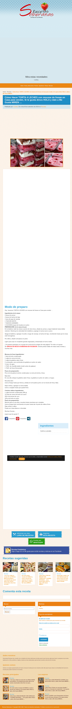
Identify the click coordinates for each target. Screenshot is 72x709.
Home (22, 85)
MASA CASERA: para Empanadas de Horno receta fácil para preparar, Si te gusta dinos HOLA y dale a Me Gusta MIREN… (56, 697)
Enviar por (38, 541)
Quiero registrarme (43, 644)
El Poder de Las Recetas (37, 17)
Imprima (49, 534)
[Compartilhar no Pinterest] (21, 418)
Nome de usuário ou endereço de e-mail (49, 623)
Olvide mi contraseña (43, 643)
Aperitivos (41, 85)
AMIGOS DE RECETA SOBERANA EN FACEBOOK (22, 346)
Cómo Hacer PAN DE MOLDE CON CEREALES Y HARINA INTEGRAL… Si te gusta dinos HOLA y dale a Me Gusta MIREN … (45, 580)
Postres (36, 85)
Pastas (46, 85)
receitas (15, 106)
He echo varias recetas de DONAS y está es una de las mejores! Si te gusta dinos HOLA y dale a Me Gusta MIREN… (27, 579)
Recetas (51, 85)
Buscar (7, 612)
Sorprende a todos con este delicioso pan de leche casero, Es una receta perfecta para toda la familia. (63, 578)
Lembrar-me (43, 635)
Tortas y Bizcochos (29, 85)
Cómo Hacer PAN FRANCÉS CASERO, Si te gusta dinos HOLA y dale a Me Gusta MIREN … (57, 680)
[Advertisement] (36, 34)
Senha (40, 629)
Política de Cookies (52, 456)
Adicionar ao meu (25, 534)
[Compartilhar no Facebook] (10, 418)
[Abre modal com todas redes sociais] (28, 418)
